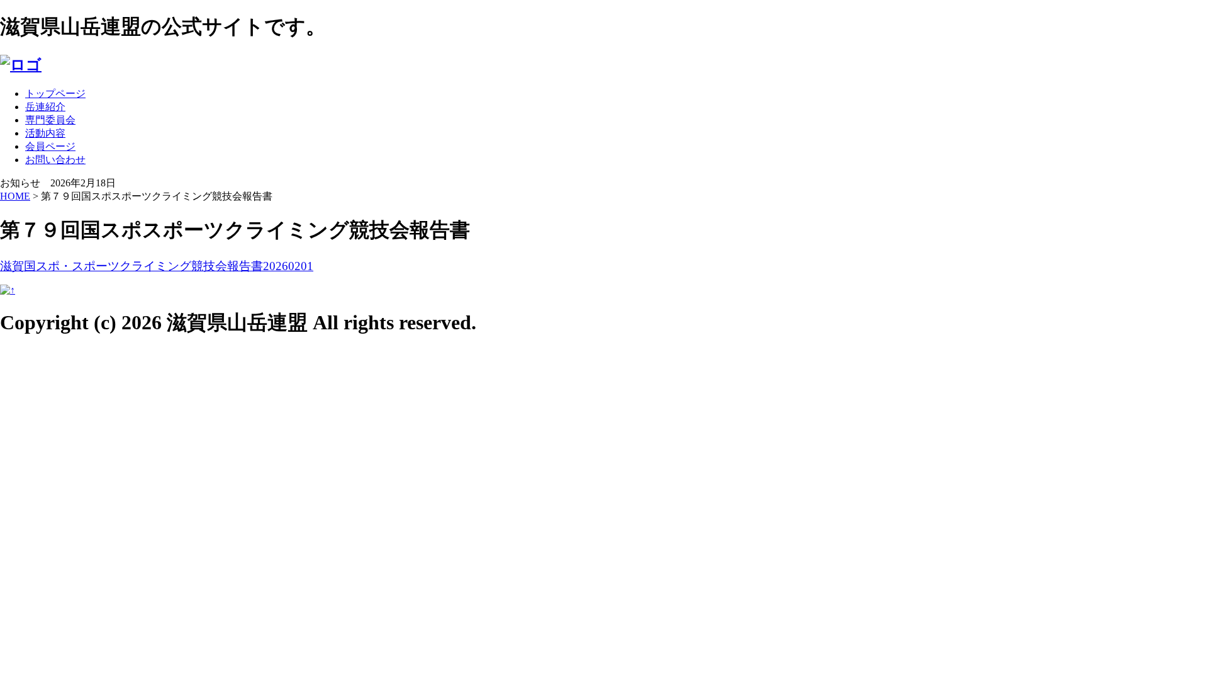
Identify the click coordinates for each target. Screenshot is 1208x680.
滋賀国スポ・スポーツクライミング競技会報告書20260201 (156, 266)
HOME (15, 196)
